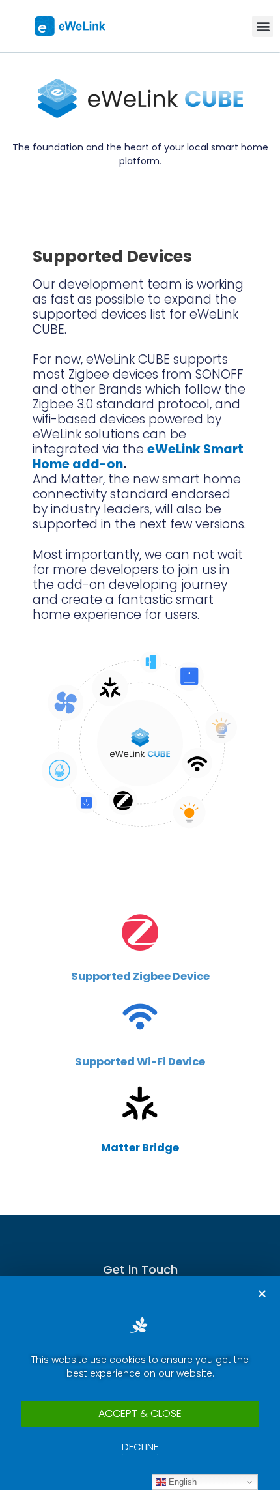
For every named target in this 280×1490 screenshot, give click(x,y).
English (181, 1482)
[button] (262, 26)
